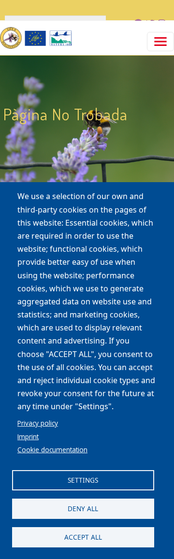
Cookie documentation (52, 449)
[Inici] (36, 38)
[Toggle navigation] (160, 41)
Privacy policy (37, 423)
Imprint (28, 436)
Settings (83, 480)
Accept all (83, 537)
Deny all (83, 508)
